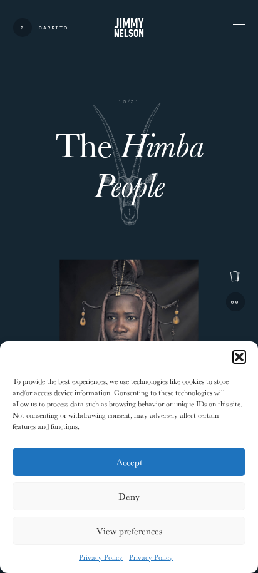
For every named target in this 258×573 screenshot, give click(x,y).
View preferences (129, 530)
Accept (129, 461)
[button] (239, 357)
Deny (129, 496)
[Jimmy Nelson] (129, 27)
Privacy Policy (101, 557)
